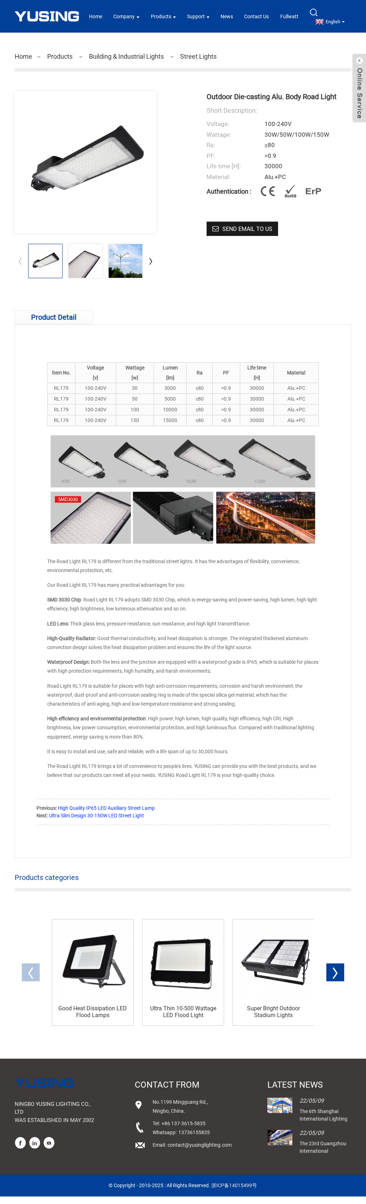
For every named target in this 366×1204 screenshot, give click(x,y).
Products (161, 16)
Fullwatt (289, 16)
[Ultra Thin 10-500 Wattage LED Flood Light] (183, 960)
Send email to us (247, 229)
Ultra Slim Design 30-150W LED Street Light (96, 815)
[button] (150, 261)
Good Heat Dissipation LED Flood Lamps (92, 1012)
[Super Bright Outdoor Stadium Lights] (273, 960)
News (227, 16)
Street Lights (198, 56)
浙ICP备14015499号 (234, 1185)
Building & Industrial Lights (126, 56)
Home (95, 16)
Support (196, 16)
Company (124, 16)
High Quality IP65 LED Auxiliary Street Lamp (106, 808)
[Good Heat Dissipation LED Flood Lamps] (92, 960)
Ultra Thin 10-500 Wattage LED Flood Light (183, 1012)
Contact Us (256, 16)
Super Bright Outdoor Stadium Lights (273, 1012)
